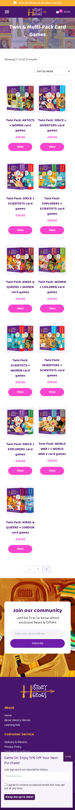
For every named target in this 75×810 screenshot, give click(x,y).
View (20, 147)
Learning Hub (12, 725)
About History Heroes (17, 720)
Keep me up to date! (19, 797)
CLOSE (68, 756)
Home (8, 715)
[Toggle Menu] (7, 12)
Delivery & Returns (15, 742)
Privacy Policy (12, 747)
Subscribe (37, 643)
